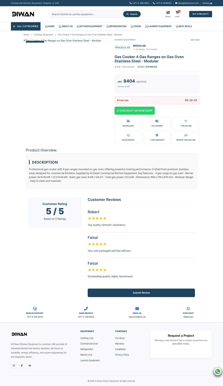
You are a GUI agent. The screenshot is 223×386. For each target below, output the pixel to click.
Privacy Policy (122, 354)
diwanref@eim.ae (137, 317)
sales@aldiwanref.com (188, 3)
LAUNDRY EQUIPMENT (160, 26)
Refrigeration (86, 349)
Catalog (205, 3)
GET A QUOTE (181, 351)
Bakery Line (86, 354)
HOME (51, 26)
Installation (120, 349)
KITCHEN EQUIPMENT (91, 26)
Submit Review (141, 292)
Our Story (120, 338)
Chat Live (188, 317)
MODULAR (139, 45)
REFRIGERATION (118, 26)
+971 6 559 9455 (35, 317)
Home (26, 34)
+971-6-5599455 (163, 3)
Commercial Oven (89, 343)
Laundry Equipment (90, 360)
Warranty (119, 343)
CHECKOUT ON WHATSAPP (135, 110)
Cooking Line (86, 338)
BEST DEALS (185, 26)
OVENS (137, 26)
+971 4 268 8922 (86, 317)
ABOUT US (67, 26)
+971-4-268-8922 (140, 3)
